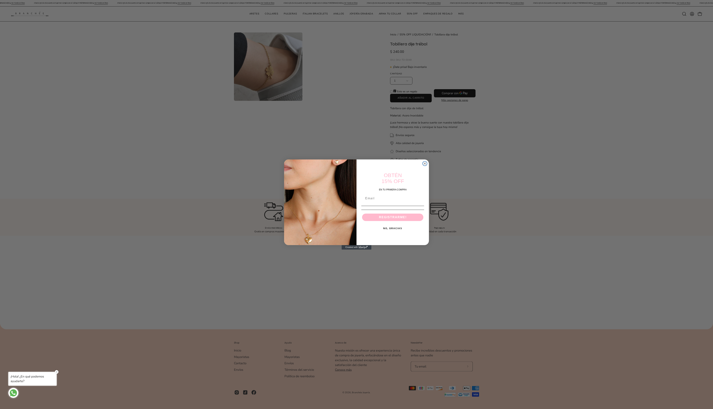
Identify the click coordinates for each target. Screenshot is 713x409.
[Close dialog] (425, 163)
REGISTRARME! (393, 217)
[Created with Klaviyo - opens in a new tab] (356, 247)
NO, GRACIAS (392, 228)
